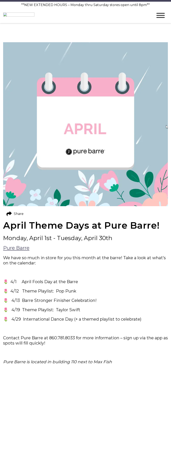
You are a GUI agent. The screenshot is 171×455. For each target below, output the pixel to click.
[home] (75, 15)
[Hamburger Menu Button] (160, 15)
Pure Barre (16, 248)
